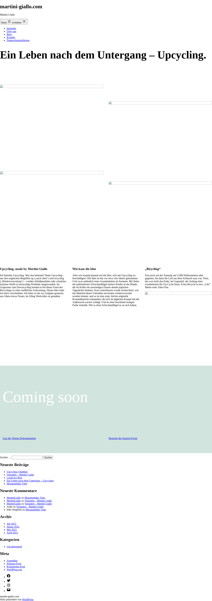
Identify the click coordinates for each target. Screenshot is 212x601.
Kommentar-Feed (16, 566)
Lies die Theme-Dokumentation (19, 438)
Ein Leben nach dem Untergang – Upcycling (30, 480)
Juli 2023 (11, 523)
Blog (9, 34)
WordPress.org (14, 569)
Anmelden (12, 560)
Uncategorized (14, 546)
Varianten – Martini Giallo (20, 474)
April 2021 (12, 532)
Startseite (11, 28)
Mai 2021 (12, 529)
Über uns (11, 31)
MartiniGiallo (14, 497)
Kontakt (11, 37)
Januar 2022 (13, 526)
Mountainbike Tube (17, 483)
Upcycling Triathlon (17, 471)
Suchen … (5, 457)
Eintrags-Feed (14, 563)
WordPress (27, 599)
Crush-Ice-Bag (14, 477)
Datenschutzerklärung (18, 40)
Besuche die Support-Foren (123, 438)
